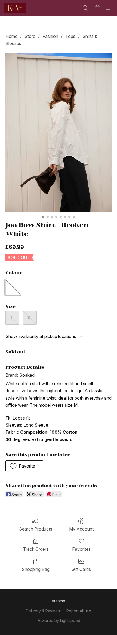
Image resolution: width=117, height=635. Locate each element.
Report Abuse (78, 611)
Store (29, 36)
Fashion (50, 36)
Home (11, 36)
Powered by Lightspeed (58, 620)
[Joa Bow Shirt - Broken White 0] (58, 132)
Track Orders (35, 549)
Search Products (35, 529)
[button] (15, 8)
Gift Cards (81, 569)
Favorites (81, 549)
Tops (70, 36)
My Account (81, 529)
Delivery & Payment (43, 611)
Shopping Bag (36, 569)
